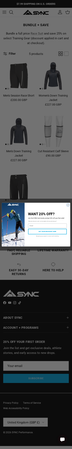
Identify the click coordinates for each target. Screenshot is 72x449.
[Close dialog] (67, 204)
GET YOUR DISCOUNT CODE (47, 231)
